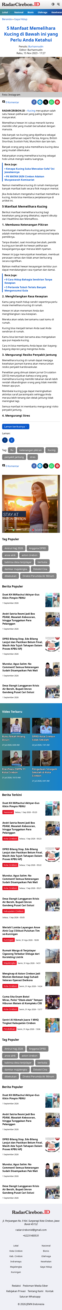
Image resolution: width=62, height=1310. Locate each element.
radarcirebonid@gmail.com (31, 1230)
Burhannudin (35, 46)
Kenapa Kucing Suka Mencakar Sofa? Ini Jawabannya (29, 170)
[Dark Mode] (53, 4)
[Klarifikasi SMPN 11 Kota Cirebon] (16, 758)
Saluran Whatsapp (30, 1296)
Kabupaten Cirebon (13, 911)
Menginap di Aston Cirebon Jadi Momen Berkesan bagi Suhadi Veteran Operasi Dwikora (21, 977)
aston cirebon (29, 555)
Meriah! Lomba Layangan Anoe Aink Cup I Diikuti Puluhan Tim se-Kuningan (21, 931)
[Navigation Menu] (58, 4)
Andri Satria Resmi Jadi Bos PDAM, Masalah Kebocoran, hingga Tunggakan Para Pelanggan (19, 618)
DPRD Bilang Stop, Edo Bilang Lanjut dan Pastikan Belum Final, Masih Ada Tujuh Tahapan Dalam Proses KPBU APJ (22, 643)
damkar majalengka (16, 569)
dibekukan (11, 576)
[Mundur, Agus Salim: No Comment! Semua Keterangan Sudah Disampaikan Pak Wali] (52, 669)
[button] (6, 12)
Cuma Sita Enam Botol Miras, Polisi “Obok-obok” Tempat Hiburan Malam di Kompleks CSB (22, 1000)
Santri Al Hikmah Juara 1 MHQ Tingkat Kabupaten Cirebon (20, 1021)
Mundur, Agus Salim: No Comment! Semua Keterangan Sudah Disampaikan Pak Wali (20, 667)
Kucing (31, 110)
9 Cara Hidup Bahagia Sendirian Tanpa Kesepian (28, 281)
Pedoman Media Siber (35, 1285)
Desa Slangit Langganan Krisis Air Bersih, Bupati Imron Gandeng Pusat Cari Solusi (20, 689)
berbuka (42, 562)
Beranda (7, 19)
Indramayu (16, 1261)
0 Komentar (12, 102)
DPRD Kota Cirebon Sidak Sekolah (43, 738)
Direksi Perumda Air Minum (38, 576)
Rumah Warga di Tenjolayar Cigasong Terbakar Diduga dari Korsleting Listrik (21, 954)
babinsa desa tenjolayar (18, 562)
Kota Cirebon (10, 838)
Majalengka (9, 962)
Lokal (5, 12)
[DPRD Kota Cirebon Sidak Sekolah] (46, 726)
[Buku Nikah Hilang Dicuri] (16, 726)
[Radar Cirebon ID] (21, 4)
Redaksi (16, 1285)
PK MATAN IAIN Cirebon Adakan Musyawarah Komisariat (24, 178)
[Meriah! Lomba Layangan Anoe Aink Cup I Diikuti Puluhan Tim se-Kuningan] (52, 933)
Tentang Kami (35, 1291)
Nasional (18, 12)
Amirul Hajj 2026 (14, 548)
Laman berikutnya (14, 426)
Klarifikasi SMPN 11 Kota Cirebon (13, 770)
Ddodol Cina (40, 569)
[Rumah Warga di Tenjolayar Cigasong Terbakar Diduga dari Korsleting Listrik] (52, 956)
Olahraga (42, 12)
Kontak (49, 1291)
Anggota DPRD (37, 548)
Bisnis (31, 12)
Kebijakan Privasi (16, 1291)
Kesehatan (46, 1261)
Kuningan (9, 939)
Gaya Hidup (20, 19)
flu (11, 450)
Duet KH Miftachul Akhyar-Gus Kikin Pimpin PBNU (20, 596)
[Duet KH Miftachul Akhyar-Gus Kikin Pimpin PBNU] (52, 600)
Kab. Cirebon (16, 1256)
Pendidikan (9, 1028)
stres (33, 457)
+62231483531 (31, 1235)
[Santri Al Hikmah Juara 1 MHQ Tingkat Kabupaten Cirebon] (52, 1025)
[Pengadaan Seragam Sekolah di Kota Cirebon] (46, 758)
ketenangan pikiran (30, 450)
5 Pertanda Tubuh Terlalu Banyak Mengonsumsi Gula (25, 289)
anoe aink (10, 555)
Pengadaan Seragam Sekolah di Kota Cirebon (44, 772)
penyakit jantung (14, 457)
